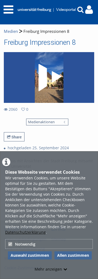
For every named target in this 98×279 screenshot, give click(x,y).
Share (16, 137)
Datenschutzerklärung (25, 232)
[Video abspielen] (49, 77)
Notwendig (25, 244)
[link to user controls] (89, 9)
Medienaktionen (41, 122)
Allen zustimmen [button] (73, 255)
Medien (11, 31)
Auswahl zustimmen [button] (30, 255)
